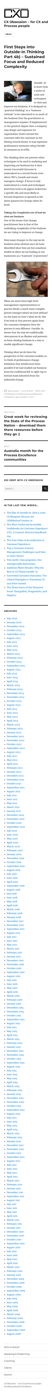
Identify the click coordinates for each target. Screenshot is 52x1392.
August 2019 (13, 870)
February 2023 (15, 728)
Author (8, 1374)
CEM (43, 391)
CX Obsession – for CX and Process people (26, 24)
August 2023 (14, 705)
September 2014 (16, 1062)
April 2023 (12, 720)
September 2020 (16, 826)
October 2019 (14, 862)
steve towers (13, 391)
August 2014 (13, 1066)
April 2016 (12, 991)
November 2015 (15, 1011)
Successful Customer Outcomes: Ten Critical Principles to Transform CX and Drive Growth (27, 579)
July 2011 (11, 1204)
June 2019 (12, 877)
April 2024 (12, 681)
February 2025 (15, 657)
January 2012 (14, 1188)
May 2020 (12, 838)
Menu (9, 34)
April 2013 (12, 1129)
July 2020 (12, 830)
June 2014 (12, 1074)
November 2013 (15, 1102)
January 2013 (14, 1141)
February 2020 (15, 850)
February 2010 (14, 1271)
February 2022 (15, 767)
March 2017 (13, 948)
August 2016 (13, 976)
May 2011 (12, 1212)
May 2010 (12, 1259)
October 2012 (14, 1153)
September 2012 (16, 1157)
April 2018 (12, 905)
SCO (32, 397)
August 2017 (13, 933)
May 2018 (12, 901)
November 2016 (15, 964)
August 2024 (14, 669)
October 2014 (14, 1058)
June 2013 (12, 1121)
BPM (37, 391)
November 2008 (15, 1322)
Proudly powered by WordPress (17, 1386)
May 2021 (12, 803)
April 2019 (12, 881)
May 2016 (12, 988)
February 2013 (14, 1137)
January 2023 (14, 732)
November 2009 (16, 1282)
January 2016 (14, 1003)
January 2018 (14, 917)
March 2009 (13, 1314)
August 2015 (13, 1023)
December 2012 (15, 1145)
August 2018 (13, 889)
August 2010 (13, 1247)
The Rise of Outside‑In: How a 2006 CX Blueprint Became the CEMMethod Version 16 (26, 516)
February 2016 (14, 999)
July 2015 (12, 1027)
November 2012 (15, 1149)
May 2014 (12, 1078)
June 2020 (12, 834)
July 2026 (12, 618)
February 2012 (14, 1184)
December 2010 (15, 1231)
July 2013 (12, 1117)
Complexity (9, 397)
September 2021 (16, 787)
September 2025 (16, 634)
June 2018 (12, 897)
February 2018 (14, 913)
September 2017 (15, 929)
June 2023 (12, 712)
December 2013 (15, 1098)
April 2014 (12, 1082)
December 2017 (15, 921)
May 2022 (12, 760)
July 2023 (12, 708)
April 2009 (12, 1310)
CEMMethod (9, 394)
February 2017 (14, 952)
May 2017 (12, 944)
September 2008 (16, 1330)
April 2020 (12, 842)
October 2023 (14, 701)
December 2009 (15, 1278)
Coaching (9, 1361)
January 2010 (14, 1275)
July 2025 (12, 642)
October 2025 (14, 630)
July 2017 (12, 936)
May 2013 (12, 1125)
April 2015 (12, 1035)
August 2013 (13, 1113)
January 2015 (14, 1047)
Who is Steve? (12, 1347)
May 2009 (12, 1306)
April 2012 (12, 1176)
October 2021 (14, 783)
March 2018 (13, 909)
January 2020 (14, 854)
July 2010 (12, 1251)
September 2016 (16, 972)
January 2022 (14, 771)
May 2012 (12, 1172)
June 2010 (12, 1255)
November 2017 (15, 925)
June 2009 (12, 1302)
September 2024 (16, 665)
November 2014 (15, 1054)
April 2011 (12, 1216)
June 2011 (12, 1208)
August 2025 (14, 638)
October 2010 (14, 1239)
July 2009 (12, 1298)
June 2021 (12, 799)
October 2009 (14, 1286)
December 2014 (15, 1050)
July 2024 (12, 673)
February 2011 (14, 1223)
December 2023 (15, 693)
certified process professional (29, 394)
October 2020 (14, 822)
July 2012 (12, 1164)
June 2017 (12, 940)
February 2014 (14, 1090)
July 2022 (12, 756)
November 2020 (15, 819)
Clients (8, 1367)
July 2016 (12, 980)
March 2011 (13, 1219)
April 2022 (12, 763)
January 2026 (14, 622)
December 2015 (15, 1007)
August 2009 (14, 1294)
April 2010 (12, 1263)
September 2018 (16, 885)
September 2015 (16, 1019)
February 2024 (15, 689)
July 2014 (12, 1070)
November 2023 (15, 697)
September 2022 (16, 748)
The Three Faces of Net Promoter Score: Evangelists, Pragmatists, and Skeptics (27, 591)
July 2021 (12, 795)
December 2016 (15, 960)
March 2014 (13, 1086)
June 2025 (12, 646)
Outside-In (24, 397)
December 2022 (15, 736)
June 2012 (12, 1168)
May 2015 (12, 1031)
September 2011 (15, 1196)
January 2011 (14, 1227)
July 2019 (12, 874)
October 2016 (14, 968)
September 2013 (15, 1109)
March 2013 (13, 1133)
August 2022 (14, 752)
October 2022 (14, 744)
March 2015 (13, 1039)
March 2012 (13, 1180)
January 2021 (14, 811)
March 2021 (13, 807)
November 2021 (15, 779)
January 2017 (14, 956)
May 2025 (12, 649)
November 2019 (15, 858)
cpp (17, 397)
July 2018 (12, 893)
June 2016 (12, 984)
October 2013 (14, 1105)
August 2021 (13, 791)
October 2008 (14, 1326)
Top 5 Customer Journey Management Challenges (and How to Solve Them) (26, 552)
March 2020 (13, 846)
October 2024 (14, 661)
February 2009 (15, 1318)
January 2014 (14, 1094)
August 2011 (13, 1200)
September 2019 (16, 866)
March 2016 (13, 995)
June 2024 (12, 677)
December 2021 (15, 775)
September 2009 (16, 1290)
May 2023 (12, 716)
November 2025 (15, 626)
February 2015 (14, 1043)
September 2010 (16, 1243)
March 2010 (13, 1267)
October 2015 (14, 1015)
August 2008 (14, 1333)
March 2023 (13, 724)
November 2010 (15, 1235)
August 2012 (13, 1161)
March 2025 (13, 653)
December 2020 (15, 815)
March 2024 (13, 685)
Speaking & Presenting (17, 1354)
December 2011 (15, 1192)
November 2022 (15, 740)
